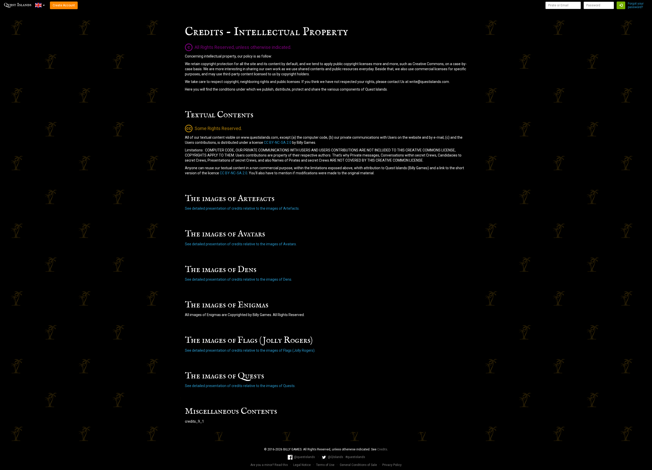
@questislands (304, 457)
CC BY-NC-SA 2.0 (277, 142)
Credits (382, 449)
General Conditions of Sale (359, 465)
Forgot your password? (636, 5)
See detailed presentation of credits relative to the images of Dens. (238, 279)
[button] (40, 5)
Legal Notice (302, 465)
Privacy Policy (392, 465)
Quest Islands (17, 5)
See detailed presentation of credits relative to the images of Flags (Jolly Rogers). (250, 350)
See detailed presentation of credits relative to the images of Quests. (240, 386)
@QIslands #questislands (346, 457)
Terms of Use (325, 465)
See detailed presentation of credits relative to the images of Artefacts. (242, 208)
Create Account (64, 5)
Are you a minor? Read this (269, 465)
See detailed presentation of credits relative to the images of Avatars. (241, 244)
